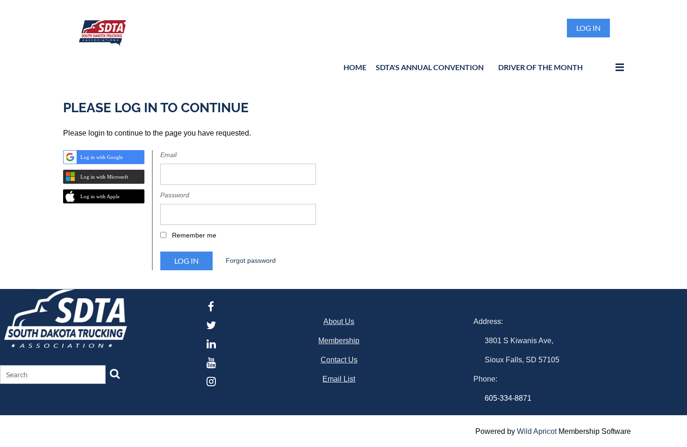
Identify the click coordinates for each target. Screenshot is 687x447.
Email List (338, 379)
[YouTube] (211, 362)
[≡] (610, 67)
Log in (588, 27)
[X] (211, 325)
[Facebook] (211, 306)
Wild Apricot (537, 431)
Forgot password (251, 260)
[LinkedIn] (211, 344)
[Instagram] (211, 381)
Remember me (194, 235)
